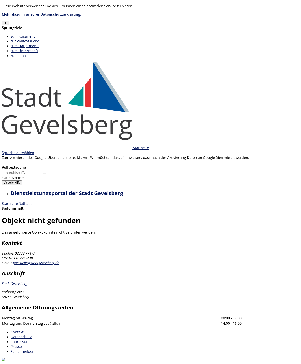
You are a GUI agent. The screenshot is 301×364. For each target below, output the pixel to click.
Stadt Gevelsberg (14, 283)
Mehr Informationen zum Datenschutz (33, 162)
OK (6, 23)
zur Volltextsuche (25, 41)
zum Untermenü (24, 50)
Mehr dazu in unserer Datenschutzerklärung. (41, 14)
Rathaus (25, 203)
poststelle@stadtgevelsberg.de (36, 262)
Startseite (10, 203)
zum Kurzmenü (23, 36)
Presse (16, 346)
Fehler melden (22, 351)
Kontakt (17, 332)
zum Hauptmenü (25, 45)
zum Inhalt (19, 55)
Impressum (20, 341)
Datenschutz (21, 336)
